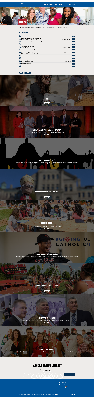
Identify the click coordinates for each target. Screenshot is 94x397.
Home (20, 24)
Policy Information (51, 394)
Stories (45, 4)
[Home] (23, 4)
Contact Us (58, 1)
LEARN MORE (47, 103)
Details (73, 36)
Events (50, 4)
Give (73, 4)
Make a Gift (62, 1)
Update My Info (67, 1)
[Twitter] (72, 394)
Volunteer (69, 4)
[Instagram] (71, 394)
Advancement (62, 4)
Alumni (55, 4)
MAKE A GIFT (68, 374)
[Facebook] (69, 394)
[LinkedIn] (74, 394)
